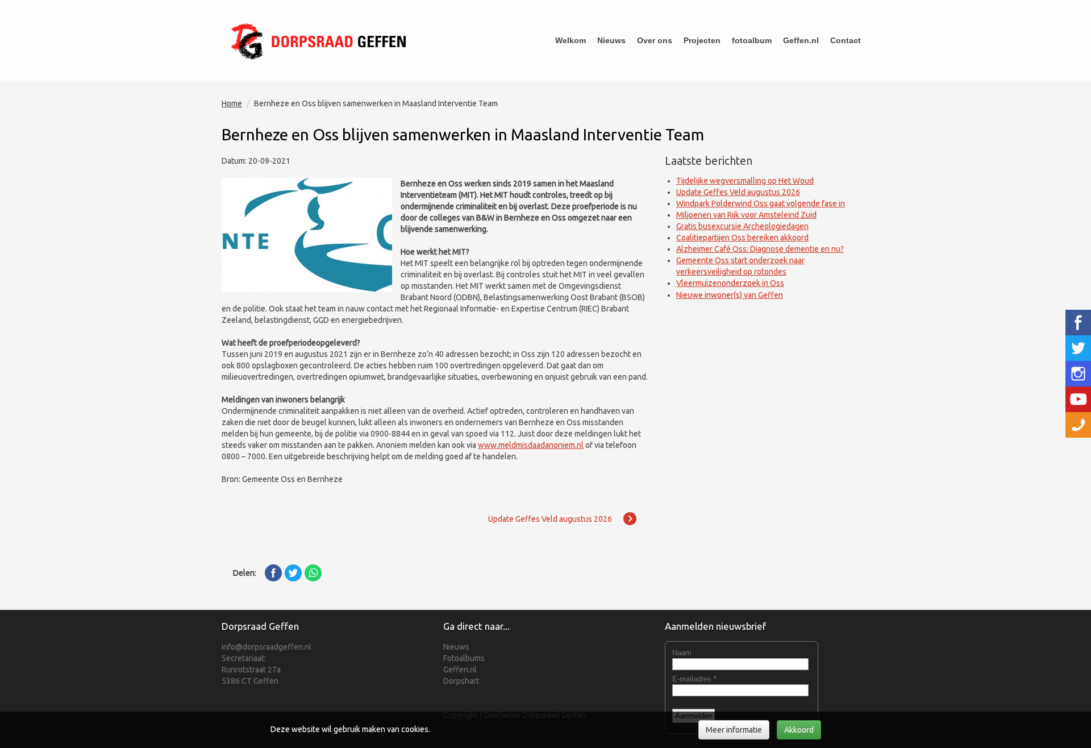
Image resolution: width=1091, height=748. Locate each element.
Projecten (702, 40)
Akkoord (799, 729)
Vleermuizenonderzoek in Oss (730, 283)
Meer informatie (734, 729)
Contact (845, 40)
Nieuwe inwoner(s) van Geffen (729, 295)
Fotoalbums (464, 658)
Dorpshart (461, 680)
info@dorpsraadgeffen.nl (266, 646)
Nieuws (611, 40)
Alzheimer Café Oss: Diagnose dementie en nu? (760, 249)
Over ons (654, 40)
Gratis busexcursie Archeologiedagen (742, 226)
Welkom (570, 40)
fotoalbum (752, 40)
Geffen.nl (801, 40)
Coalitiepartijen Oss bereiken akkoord (742, 237)
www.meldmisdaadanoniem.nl (531, 445)
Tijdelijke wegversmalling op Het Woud (745, 180)
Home (232, 103)
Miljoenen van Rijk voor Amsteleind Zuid (746, 214)
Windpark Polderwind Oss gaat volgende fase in (760, 203)
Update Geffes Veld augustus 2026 (738, 192)
